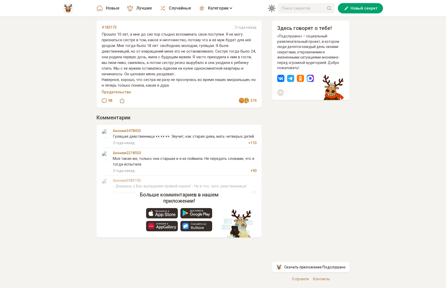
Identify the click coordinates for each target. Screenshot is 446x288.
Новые (112, 8)
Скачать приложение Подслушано (315, 267)
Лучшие (144, 8)
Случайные (180, 8)
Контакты (321, 279)
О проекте (300, 279)
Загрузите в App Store (162, 213)
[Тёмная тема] (272, 8)
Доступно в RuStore (196, 226)
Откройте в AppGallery (162, 226)
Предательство (116, 92)
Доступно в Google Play (196, 213)
